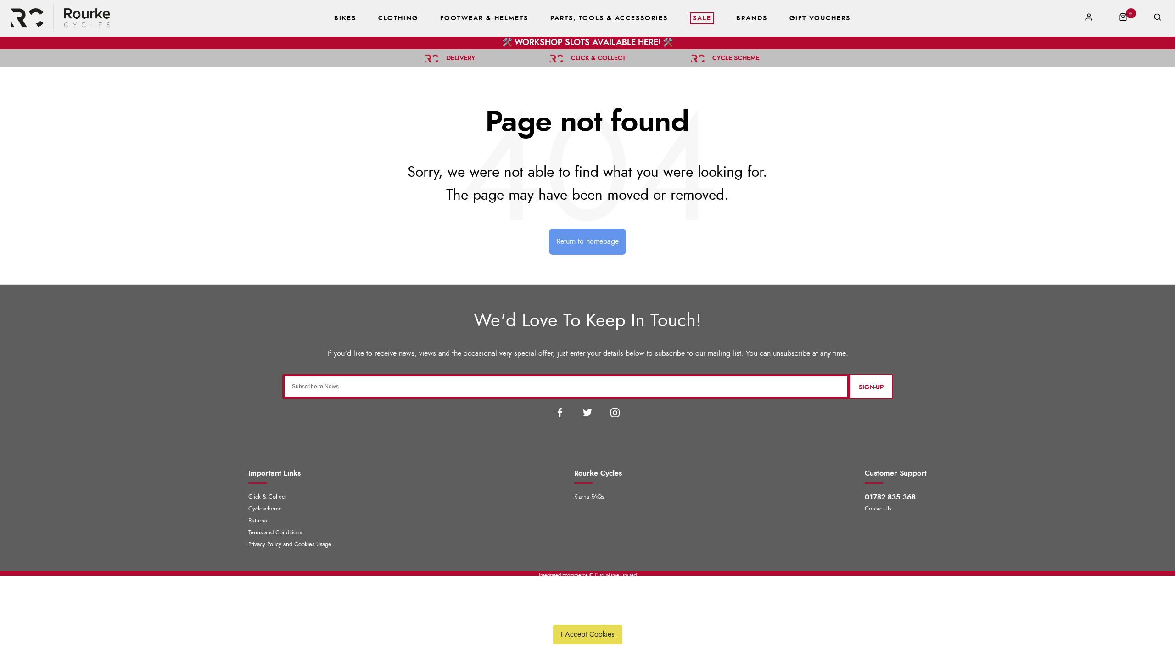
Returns (257, 521)
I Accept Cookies (588, 634)
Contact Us (878, 509)
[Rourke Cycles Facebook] (560, 413)
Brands (751, 18)
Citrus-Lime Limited (616, 574)
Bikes (345, 18)
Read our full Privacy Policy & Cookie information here (587, 613)
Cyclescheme (265, 509)
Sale (702, 18)
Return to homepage (587, 241)
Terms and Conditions (275, 533)
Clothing (398, 18)
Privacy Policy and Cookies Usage (289, 545)
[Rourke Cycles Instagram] (615, 413)
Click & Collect (267, 497)
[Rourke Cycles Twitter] (587, 413)
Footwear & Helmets (484, 18)
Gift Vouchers (819, 18)
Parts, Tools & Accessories (609, 18)
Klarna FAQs (589, 497)
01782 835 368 (890, 497)
